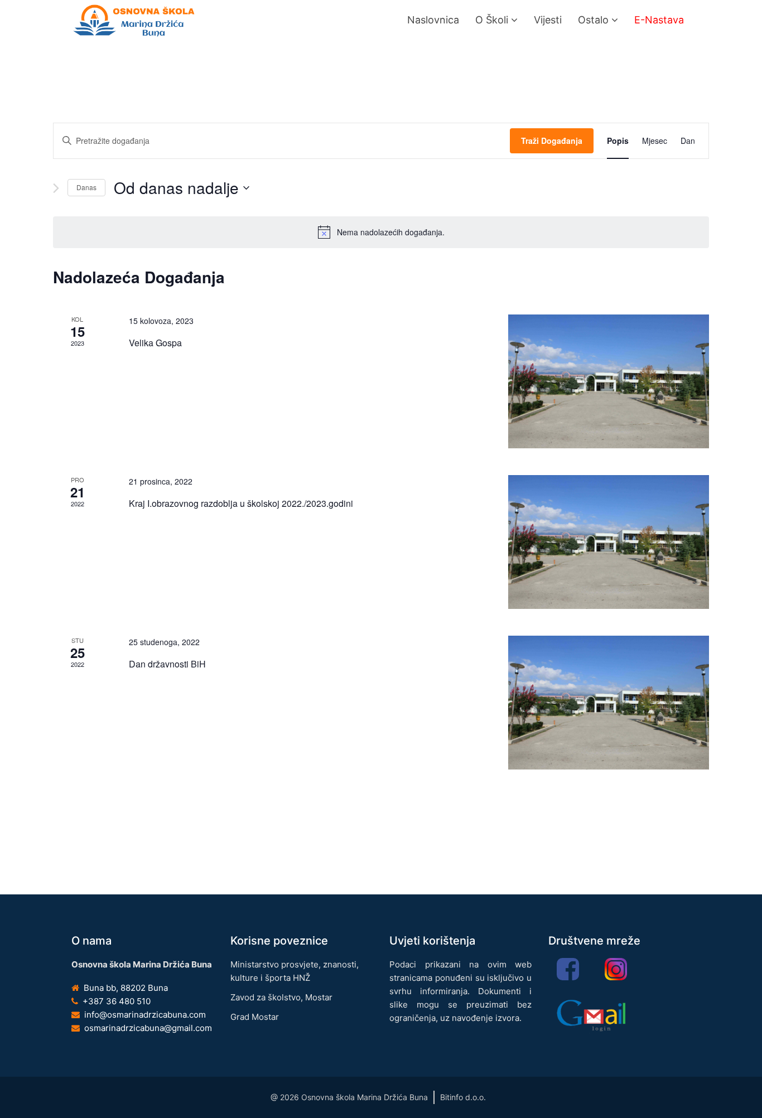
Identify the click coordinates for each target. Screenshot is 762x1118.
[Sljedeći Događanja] (56, 188)
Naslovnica (433, 20)
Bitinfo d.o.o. (463, 1097)
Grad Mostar (254, 1016)
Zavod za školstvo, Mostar (281, 997)
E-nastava (659, 20)
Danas (86, 187)
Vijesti (548, 20)
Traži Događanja (551, 140)
